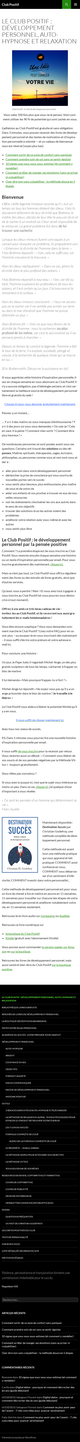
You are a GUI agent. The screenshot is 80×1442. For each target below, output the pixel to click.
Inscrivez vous (11, 1244)
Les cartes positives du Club (18, 1230)
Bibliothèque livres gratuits (19, 1007)
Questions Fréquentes (19, 1216)
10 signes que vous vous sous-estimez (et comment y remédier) (37, 1336)
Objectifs (11, 1069)
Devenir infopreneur (18, 1196)
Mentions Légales (12, 1257)
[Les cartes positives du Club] (40, 78)
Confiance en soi (16, 1062)
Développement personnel (18, 1041)
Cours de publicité (17, 1189)
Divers (6, 1209)
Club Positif (10, 4)
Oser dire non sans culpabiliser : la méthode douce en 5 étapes (37, 1352)
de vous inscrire (28, 751)
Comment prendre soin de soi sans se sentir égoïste (38, 159)
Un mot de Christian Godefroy (24, 1223)
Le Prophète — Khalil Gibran (22, 1148)
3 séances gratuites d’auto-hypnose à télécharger (36, 1110)
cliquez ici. (56, 564)
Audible (64, 916)
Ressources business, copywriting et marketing (31, 1175)
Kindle (10, 938)
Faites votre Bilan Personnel (19, 1028)
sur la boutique (20, 951)
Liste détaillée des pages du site (20, 1251)
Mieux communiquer (18, 1083)
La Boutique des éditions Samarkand (24, 1021)
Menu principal (75, 4)
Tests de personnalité (15, 1237)
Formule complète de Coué (22, 1134)
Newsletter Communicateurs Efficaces (29, 1202)
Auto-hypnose (14, 1048)
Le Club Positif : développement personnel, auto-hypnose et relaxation (39, 999)
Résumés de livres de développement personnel (30, 1014)
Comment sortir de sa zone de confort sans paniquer (39, 155)
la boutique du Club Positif (23, 933)
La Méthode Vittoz (17, 1161)
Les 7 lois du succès (17, 1127)
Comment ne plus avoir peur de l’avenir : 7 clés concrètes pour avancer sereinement (39, 1409)
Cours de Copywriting (19, 1182)
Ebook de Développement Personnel (27, 1089)
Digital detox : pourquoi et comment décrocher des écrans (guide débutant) (37, 1399)
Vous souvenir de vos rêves (22, 1168)
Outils (6, 1103)
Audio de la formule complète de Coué (32, 1141)
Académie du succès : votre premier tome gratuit (31, 1034)
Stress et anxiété (16, 1076)
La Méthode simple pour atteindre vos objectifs (35, 1154)
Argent (10, 1055)
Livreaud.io (48, 916)
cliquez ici (42, 787)
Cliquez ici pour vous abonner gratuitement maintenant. (40, 404)
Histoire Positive (16, 1096)
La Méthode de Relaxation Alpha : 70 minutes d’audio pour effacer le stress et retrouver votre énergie (40, 1119)
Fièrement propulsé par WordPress (19, 1437)
